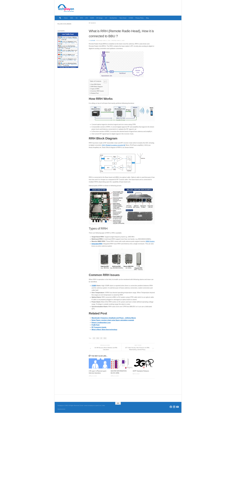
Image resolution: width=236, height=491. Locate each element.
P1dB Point (95, 325)
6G (77, 18)
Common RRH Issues (97, 91)
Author (92, 40)
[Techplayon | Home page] (65, 8)
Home (66, 18)
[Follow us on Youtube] (177, 407)
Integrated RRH (97, 244)
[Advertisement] (70, 101)
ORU (98, 338)
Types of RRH (95, 88)
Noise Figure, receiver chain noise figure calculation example (113, 320)
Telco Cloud (122, 18)
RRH (105, 338)
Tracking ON (73, 67)
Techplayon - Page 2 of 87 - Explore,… (67, 55)
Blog (147, 18)
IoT (106, 18)
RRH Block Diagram (97, 86)
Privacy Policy (140, 18)
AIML (71, 18)
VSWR (94, 285)
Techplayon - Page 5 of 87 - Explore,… (67, 42)
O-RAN (131, 18)
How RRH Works (96, 84)
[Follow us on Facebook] (171, 407)
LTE (86, 18)
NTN (81, 18)
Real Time (67, 67)
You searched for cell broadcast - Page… (67, 60)
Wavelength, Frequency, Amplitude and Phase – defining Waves (114, 318)
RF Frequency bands (99, 327)
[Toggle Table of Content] (104, 81)
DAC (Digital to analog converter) (113, 145)
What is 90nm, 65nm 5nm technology (104, 329)
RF (101, 338)
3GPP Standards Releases (141, 371)
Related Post (95, 93)
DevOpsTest (113, 18)
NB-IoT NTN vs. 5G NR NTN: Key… (66, 51)
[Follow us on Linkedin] (174, 407)
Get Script (62, 67)
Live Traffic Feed (68, 34)
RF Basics (92, 23)
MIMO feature (150, 241)
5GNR (92, 18)
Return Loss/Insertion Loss (101, 322)
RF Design (99, 18)
